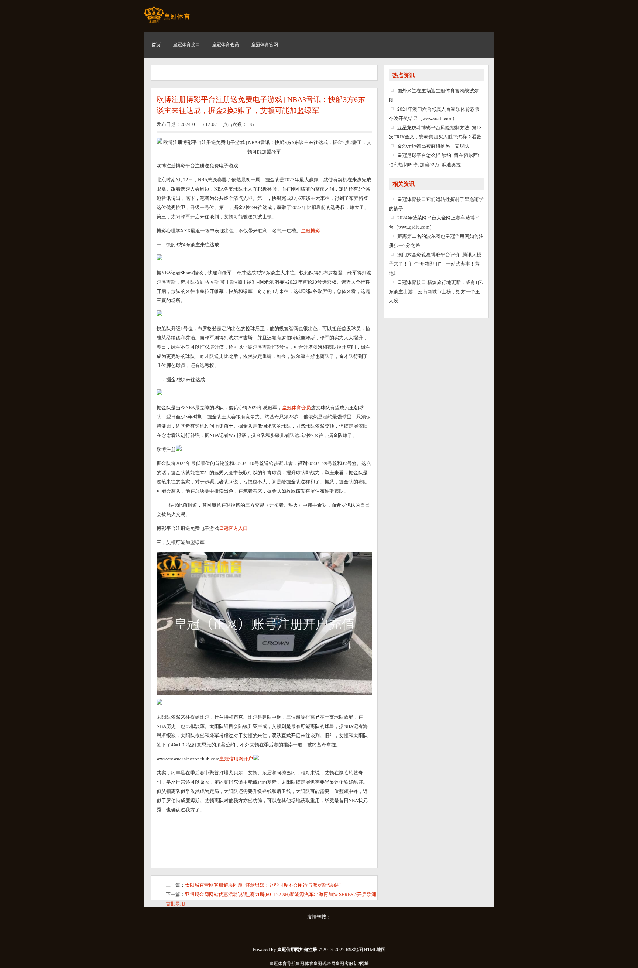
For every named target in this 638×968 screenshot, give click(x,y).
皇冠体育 (304, 963)
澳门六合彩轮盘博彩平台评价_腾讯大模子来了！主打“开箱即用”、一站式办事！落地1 (435, 263)
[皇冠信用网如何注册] (167, 22)
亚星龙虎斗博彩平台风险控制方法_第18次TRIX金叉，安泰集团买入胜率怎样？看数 (435, 132)
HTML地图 (374, 949)
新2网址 (361, 963)
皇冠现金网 (324, 963)
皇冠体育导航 (282, 963)
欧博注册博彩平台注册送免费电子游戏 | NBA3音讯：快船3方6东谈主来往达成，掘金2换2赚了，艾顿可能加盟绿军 (261, 104)
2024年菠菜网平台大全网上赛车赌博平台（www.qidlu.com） (434, 222)
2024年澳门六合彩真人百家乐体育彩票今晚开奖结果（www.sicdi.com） (434, 114)
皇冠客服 (344, 963)
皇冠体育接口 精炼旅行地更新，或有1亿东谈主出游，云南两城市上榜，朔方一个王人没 (436, 291)
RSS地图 (354, 949)
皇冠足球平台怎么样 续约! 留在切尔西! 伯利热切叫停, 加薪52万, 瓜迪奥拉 (434, 160)
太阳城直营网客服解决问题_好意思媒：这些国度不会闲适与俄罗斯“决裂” (263, 885)
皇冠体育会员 (296, 407)
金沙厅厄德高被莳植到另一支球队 (433, 146)
